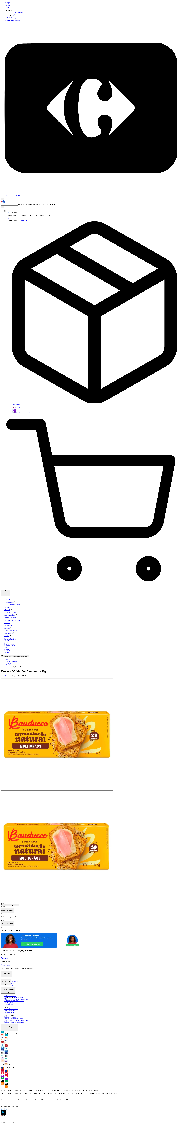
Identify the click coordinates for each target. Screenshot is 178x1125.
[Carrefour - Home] (3, 202)
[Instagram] (4, 1109)
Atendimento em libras (11, 19)
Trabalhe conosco (9, 1010)
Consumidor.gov (9, 1004)
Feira (5, 647)
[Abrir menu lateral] (2, 199)
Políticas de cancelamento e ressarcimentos (16, 999)
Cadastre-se (23, 220)
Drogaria (7, 5)
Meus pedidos (8, 999)
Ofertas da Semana (9, 645)
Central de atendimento (11, 981)
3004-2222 (6, 958)
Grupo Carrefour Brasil (11, 1009)
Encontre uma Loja (17, 12)
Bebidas (6, 649)
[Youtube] (6, 1109)
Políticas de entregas (10, 996)
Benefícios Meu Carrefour (12, 20)
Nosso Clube (18, 408)
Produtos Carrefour (10, 639)
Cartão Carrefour (9, 1002)
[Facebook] (1, 1109)
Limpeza (7, 652)
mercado (6, 4)
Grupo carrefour (16, 14)
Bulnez (6, 640)
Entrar (10, 219)
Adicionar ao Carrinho (7, 910)
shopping (7, 2)
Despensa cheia (9, 644)
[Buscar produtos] (2, 207)
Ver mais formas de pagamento (9, 905)
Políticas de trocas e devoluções (13, 997)
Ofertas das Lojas (17, 15)
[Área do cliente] (5, 211)
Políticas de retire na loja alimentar (14, 1022)
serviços (6, 7)
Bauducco (8, 676)
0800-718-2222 (7, 965)
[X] (3, 1109)
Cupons (6, 642)
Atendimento (8, 17)
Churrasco (7, 650)
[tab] (57, 734)
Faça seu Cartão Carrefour (12, 195)
